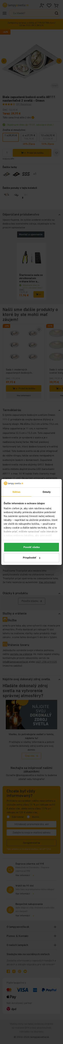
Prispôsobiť (29, 557)
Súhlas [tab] (16, 492)
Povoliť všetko (31, 547)
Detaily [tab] (47, 492)
